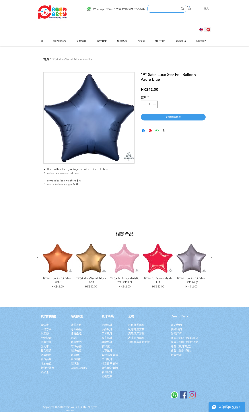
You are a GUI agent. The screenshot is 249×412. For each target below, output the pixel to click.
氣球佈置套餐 (137, 329)
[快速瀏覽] (58, 258)
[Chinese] (207, 29)
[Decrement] (144, 104)
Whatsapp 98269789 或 (107, 9)
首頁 (46, 59)
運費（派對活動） (182, 350)
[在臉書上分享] (143, 131)
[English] (200, 29)
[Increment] (154, 104)
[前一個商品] (37, 258)
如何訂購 (176, 333)
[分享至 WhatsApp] (157, 131)
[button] (189, 8)
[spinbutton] (149, 104)
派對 (190, 342)
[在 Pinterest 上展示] (150, 131)
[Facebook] (183, 394)
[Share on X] (164, 131)
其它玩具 (46, 350)
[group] (124, 266)
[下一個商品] (211, 258)
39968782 (139, 9)
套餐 (131, 316)
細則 (181, 342)
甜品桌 (45, 372)
